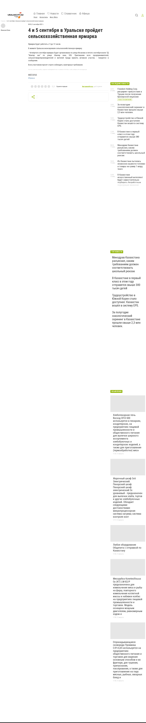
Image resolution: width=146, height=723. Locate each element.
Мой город (32, 75)
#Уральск (31, 78)
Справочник (70, 13)
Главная (40, 13)
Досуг (35, 17)
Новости (54, 13)
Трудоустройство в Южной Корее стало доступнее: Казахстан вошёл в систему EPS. (130, 122)
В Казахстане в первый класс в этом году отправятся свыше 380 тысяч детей (128, 135)
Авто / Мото (54, 17)
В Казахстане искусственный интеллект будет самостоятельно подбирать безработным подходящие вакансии (130, 179)
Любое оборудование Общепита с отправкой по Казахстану (127, 547)
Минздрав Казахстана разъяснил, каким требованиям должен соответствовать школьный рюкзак (131, 150)
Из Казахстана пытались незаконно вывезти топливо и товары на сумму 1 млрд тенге (131, 165)
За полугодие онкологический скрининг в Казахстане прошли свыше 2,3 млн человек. (130, 108)
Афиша (86, 13)
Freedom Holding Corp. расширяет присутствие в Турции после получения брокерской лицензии (129, 93)
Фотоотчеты (44, 17)
